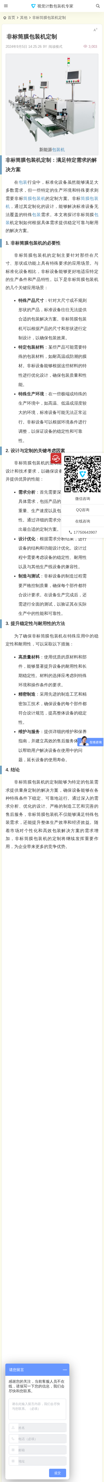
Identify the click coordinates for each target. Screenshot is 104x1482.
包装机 (58, 149)
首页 (11, 17)
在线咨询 (82, 521)
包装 (23, 182)
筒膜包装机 (34, 198)
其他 (23, 17)
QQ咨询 (82, 510)
